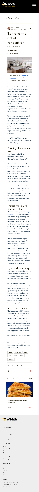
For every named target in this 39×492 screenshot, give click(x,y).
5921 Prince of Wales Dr (9, 435)
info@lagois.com (7, 433)
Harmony (11, 359)
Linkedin (5, 471)
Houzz (4, 475)
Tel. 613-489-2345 (8, 431)
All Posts (9, 18)
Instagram (5, 466)
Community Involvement (9, 453)
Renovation (18, 352)
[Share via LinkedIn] (13, 365)
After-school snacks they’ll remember (17, 401)
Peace (21, 355)
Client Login (6, 459)
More (17, 18)
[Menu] (34, 4)
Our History (6, 447)
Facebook (6, 469)
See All (30, 378)
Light (25, 352)
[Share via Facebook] (8, 365)
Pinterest (5, 473)
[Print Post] (21, 365)
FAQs (4, 455)
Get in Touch (6, 457)
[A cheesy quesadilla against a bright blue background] (19, 389)
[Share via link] (17, 365)
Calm (15, 355)
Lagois (10, 352)
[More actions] (30, 28)
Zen (10, 355)
